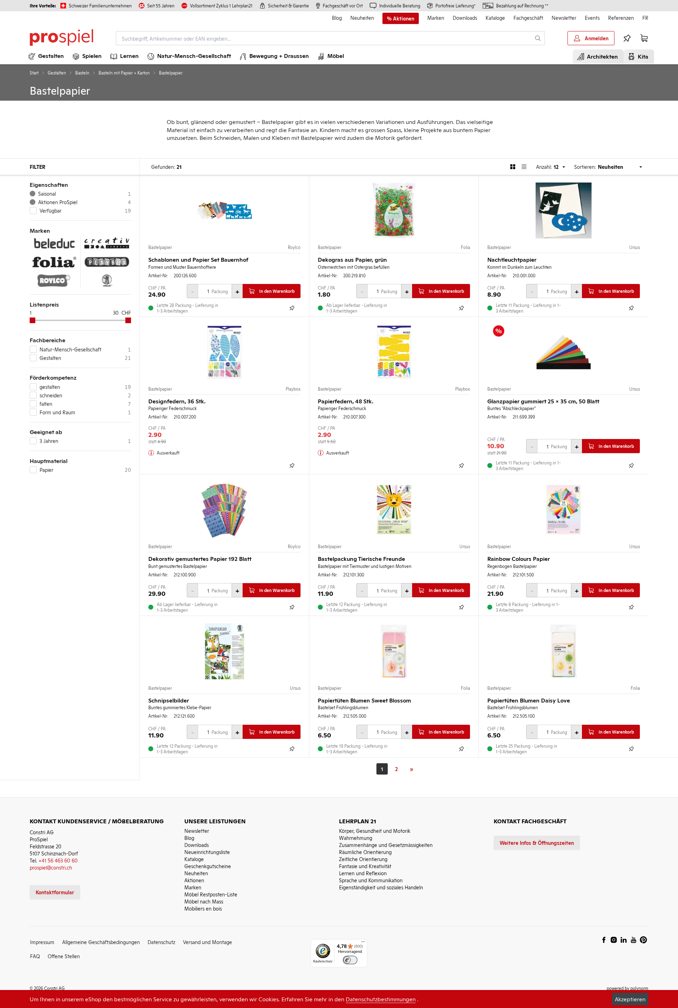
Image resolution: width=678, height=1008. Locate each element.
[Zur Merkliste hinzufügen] (292, 308)
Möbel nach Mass (203, 901)
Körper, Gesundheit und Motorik (374, 830)
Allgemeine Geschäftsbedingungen (101, 941)
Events (592, 17)
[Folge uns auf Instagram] (614, 940)
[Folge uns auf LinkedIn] (624, 940)
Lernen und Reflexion (363, 873)
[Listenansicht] (524, 166)
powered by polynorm (627, 988)
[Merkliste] (627, 38)
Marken (435, 17)
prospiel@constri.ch (51, 867)
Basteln (82, 73)
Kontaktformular (55, 892)
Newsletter (564, 17)
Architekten (601, 56)
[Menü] (363, 943)
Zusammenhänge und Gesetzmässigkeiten (386, 844)
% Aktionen (400, 18)
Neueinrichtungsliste (207, 851)
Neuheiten (362, 17)
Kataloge (495, 17)
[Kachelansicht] (512, 166)
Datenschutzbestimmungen (381, 999)
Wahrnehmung (355, 837)
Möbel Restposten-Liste (210, 894)
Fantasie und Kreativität (365, 865)
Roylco (294, 247)
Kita (642, 56)
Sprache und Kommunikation (371, 880)
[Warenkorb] (644, 38)
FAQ (35, 956)
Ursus (634, 247)
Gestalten (57, 73)
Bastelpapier (160, 247)
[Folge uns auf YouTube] (633, 940)
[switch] (350, 960)
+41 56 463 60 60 (58, 860)
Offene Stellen (64, 956)
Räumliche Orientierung (365, 851)
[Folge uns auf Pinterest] (643, 940)
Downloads (465, 17)
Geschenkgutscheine (207, 865)
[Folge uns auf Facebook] (604, 940)
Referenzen (621, 17)
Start (34, 73)
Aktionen (194, 880)
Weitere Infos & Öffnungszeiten (537, 842)
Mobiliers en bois (203, 908)
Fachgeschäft (528, 17)
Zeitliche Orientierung (363, 858)
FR (645, 17)
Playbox (293, 389)
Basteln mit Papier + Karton (124, 73)
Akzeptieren (630, 999)
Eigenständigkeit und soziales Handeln (381, 887)
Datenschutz (161, 941)
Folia (465, 247)
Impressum (42, 941)
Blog (337, 17)
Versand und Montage (207, 941)
